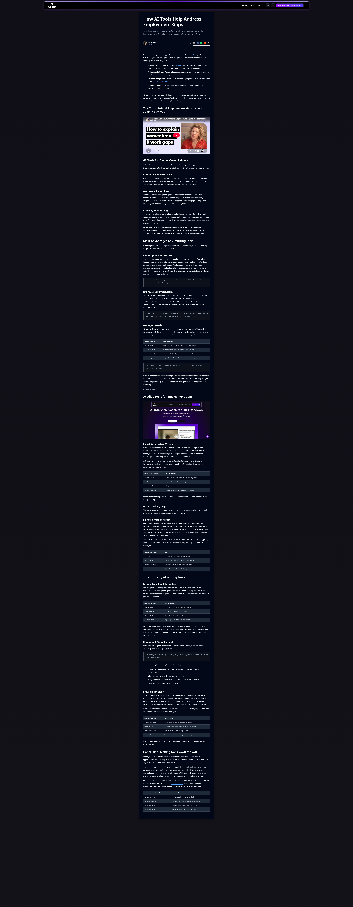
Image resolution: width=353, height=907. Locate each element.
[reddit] (205, 43)
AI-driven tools (177, 783)
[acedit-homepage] (52, 5)
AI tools (191, 55)
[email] (194, 43)
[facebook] (198, 43)
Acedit (178, 65)
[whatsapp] (201, 43)
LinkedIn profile (162, 81)
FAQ (259, 5)
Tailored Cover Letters (157, 65)
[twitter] (209, 43)
